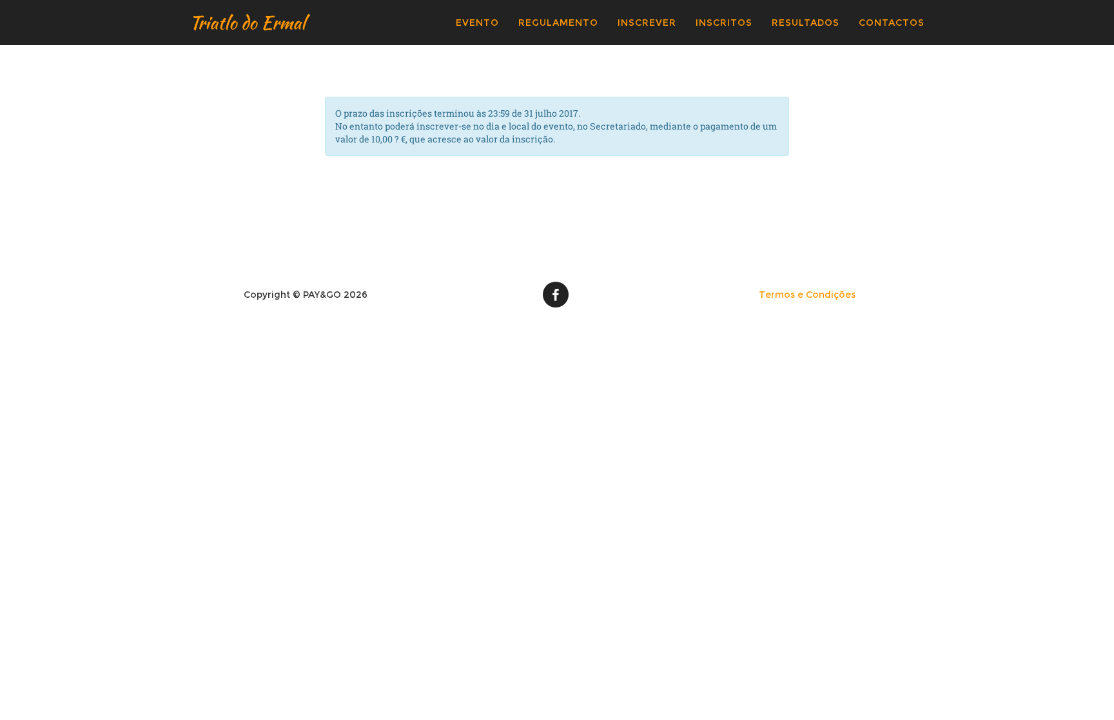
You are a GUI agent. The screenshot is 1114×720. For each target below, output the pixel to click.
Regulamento (558, 22)
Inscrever (647, 22)
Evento (477, 22)
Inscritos (724, 22)
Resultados (805, 22)
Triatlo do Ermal (248, 22)
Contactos (891, 22)
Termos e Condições (807, 294)
